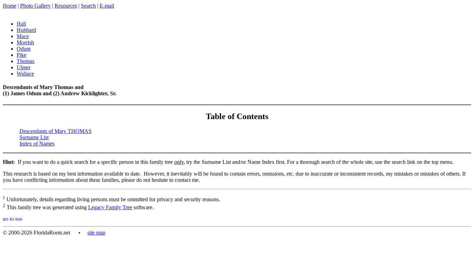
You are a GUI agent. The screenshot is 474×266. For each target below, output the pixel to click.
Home (9, 6)
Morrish (25, 42)
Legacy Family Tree (110, 207)
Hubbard (26, 30)
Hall (21, 24)
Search (88, 6)
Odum (24, 49)
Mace (23, 36)
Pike (21, 55)
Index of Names (36, 144)
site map (96, 233)
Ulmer (24, 67)
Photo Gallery (35, 6)
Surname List (34, 137)
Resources (65, 6)
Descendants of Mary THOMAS (55, 131)
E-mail (107, 6)
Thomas (25, 61)
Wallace (25, 74)
